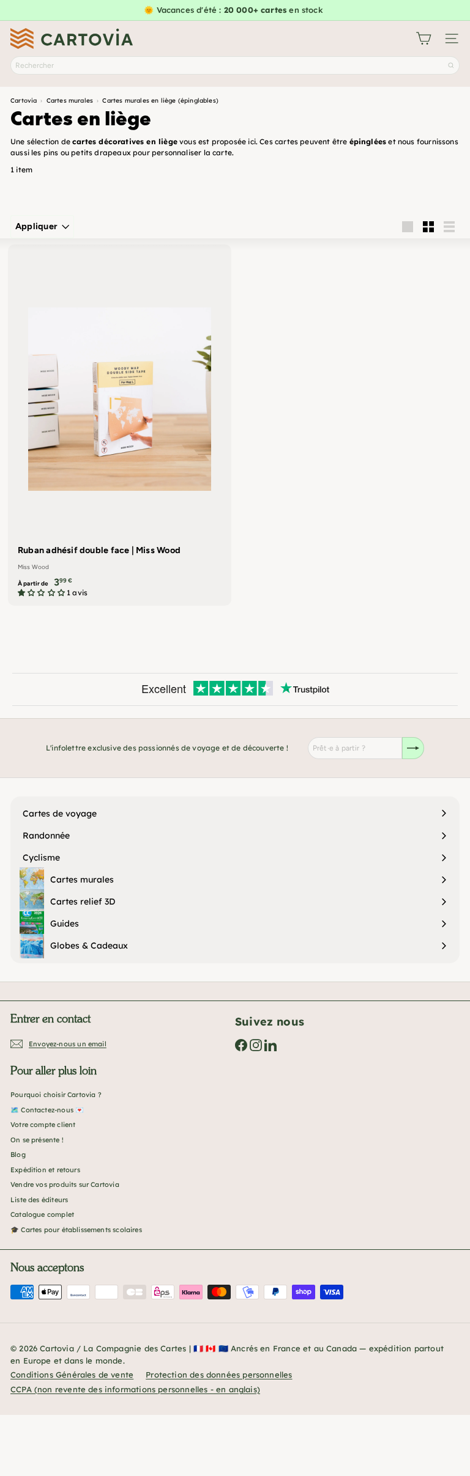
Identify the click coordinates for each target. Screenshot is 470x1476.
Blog (18, 1154)
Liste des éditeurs (39, 1199)
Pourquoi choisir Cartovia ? (56, 1094)
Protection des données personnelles (219, 1374)
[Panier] (423, 38)
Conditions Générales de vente (71, 1374)
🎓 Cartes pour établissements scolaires (76, 1229)
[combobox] (235, 65)
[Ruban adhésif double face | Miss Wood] (119, 425)
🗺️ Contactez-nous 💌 (47, 1110)
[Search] (451, 65)
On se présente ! (37, 1140)
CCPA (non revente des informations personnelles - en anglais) (135, 1389)
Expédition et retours (45, 1170)
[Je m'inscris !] (413, 748)
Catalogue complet (42, 1214)
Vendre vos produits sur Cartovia (64, 1184)
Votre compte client (42, 1124)
